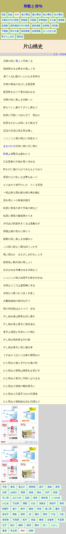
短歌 (4, 14)
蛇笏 (55, 492)
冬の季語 (58, 14)
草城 (33, 520)
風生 (39, 492)
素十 (15, 509)
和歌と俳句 (33, 6)
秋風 (5, 154)
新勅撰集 (25, 31)
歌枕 (10, 14)
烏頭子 (52, 503)
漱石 (12, 487)
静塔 (29, 525)
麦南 (31, 509)
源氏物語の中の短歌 (20, 25)
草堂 (39, 509)
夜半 (23, 509)
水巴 (47, 492)
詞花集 (55, 25)
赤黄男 (50, 520)
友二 (45, 525)
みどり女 (17, 498)
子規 (4, 487)
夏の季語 (36, 14)
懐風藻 (24, 20)
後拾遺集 (36, 25)
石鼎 (27, 498)
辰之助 (13, 531)
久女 (33, 503)
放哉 (31, 492)
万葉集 (33, 20)
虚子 (41, 487)
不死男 (16, 520)
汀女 (53, 514)
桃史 (23, 531)
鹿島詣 (20, 36)
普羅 (23, 492)
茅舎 (45, 514)
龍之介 (22, 487)
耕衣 (23, 514)
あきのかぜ (9, 146)
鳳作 (37, 525)
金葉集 (46, 25)
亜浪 (57, 487)
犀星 (25, 503)
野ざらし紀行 (8, 36)
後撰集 (61, 20)
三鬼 (61, 514)
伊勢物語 (43, 20)
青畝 (15, 514)
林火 (12, 525)
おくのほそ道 (49, 31)
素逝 (4, 531)
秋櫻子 (5, 509)
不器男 (61, 520)
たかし (54, 525)
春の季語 (25, 14)
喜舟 (35, 498)
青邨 (62, 503)
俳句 (17, 14)
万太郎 (16, 503)
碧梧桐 (32, 487)
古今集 (52, 20)
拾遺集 (5, 25)
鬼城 (49, 487)
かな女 (5, 503)
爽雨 (41, 520)
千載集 (5, 31)
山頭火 (13, 492)
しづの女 (56, 498)
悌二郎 (48, 509)
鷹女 (57, 509)
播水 (37, 514)
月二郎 (5, 498)
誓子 (25, 520)
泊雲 (4, 492)
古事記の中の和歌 (10, 20)
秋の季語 (47, 14)
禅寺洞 (44, 498)
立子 (4, 525)
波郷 (31, 531)
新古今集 (14, 31)
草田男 (5, 520)
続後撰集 (36, 31)
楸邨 (21, 525)
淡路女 (42, 503)
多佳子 (5, 514)
